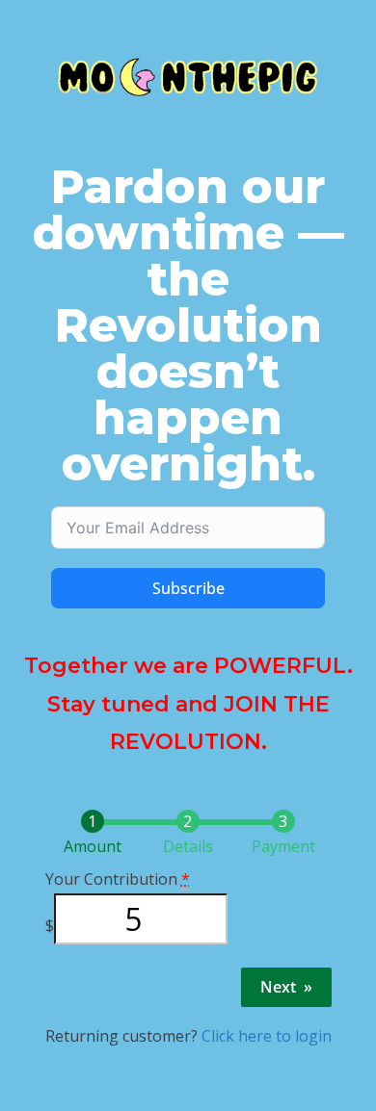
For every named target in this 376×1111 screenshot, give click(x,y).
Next (286, 986)
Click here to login (266, 1035)
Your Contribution (117, 879)
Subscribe (188, 588)
